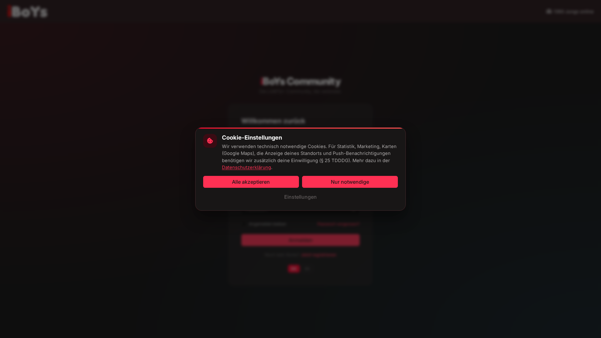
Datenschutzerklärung (246, 167)
